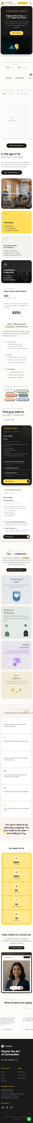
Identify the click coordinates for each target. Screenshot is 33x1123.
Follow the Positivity (15, 145)
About (2, 1072)
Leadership (23, 395)
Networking (9, 399)
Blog (2, 1078)
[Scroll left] (25, 1008)
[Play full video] (16, 46)
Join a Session (16, 33)
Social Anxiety (11, 395)
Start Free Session (22, 3)
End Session (26, 957)
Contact (3, 1075)
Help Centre (4, 1081)
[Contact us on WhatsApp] (29, 1119)
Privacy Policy (21, 1072)
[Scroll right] (30, 1008)
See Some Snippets (17, 947)
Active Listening (22, 399)
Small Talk (10, 390)
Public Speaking (22, 390)
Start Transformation (10, 172)
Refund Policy (21, 1078)
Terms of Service (22, 1075)
